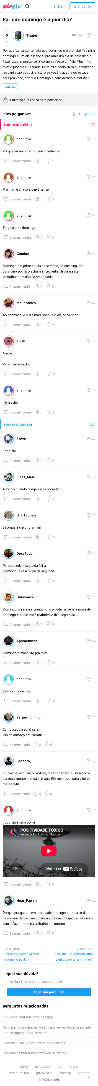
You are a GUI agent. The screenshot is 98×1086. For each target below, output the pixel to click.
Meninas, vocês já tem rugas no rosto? (22, 956)
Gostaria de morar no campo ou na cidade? (35, 1053)
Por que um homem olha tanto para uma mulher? (74, 956)
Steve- (21, 438)
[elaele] (12, 6)
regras (74, 1066)
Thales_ (32, 35)
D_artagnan (26, 515)
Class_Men (25, 477)
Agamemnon (26, 640)
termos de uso (19, 1073)
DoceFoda (24, 553)
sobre (24, 1066)
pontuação (42, 1066)
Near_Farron (26, 900)
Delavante (25, 597)
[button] (89, 1077)
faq (59, 1066)
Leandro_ (23, 761)
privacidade (44, 1073)
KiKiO (20, 341)
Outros (10, 87)
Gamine (22, 253)
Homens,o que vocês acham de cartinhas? (35, 1042)
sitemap (65, 1073)
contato (84, 1073)
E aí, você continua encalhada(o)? (28, 1017)
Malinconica (26, 302)
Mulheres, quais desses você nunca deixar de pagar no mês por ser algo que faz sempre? (47, 1030)
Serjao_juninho (28, 717)
